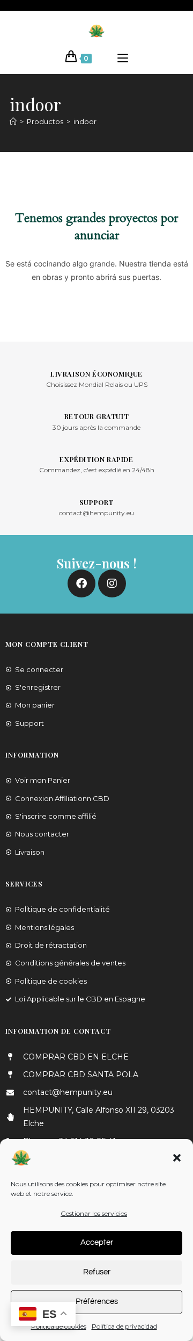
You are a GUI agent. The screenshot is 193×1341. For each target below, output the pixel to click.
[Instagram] (112, 583)
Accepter (96, 1242)
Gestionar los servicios (94, 1213)
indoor (84, 121)
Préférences (97, 1301)
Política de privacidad (124, 1326)
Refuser (96, 1272)
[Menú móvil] (123, 58)
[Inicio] (13, 121)
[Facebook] (81, 583)
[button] (177, 1157)
